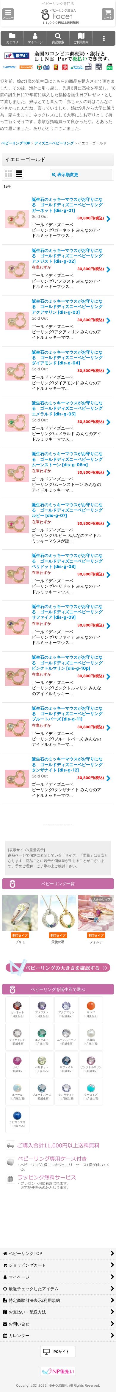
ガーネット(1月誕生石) (17, 1014)
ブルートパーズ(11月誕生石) (41, 1096)
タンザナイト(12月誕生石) (66, 1096)
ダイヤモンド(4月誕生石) (17, 1041)
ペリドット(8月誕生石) (42, 1069)
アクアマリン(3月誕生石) (66, 1014)
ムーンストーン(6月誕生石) (66, 1041)
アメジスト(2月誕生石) (42, 1014)
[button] (8, 14)
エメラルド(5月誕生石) (42, 1041)
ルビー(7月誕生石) (17, 1069)
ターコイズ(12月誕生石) (91, 1096)
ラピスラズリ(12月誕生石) (17, 1124)
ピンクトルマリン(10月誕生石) (91, 1069)
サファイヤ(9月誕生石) (66, 1069)
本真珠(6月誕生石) (91, 1041)
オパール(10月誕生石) (17, 1096)
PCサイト (61, 1351)
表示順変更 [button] (67, 174)
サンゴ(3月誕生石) (91, 1014)
